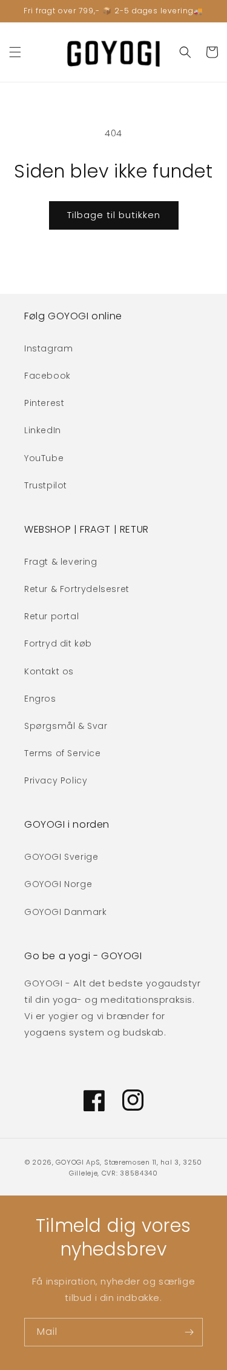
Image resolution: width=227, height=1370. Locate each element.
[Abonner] (189, 1332)
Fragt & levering (60, 562)
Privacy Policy (55, 780)
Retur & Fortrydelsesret (77, 589)
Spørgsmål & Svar (66, 726)
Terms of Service (62, 753)
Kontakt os (49, 671)
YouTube (44, 458)
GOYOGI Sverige (61, 857)
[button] (15, 52)
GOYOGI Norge (58, 884)
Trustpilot (45, 485)
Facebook (47, 376)
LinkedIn (42, 430)
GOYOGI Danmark (65, 912)
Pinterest (44, 403)
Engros (40, 699)
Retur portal (51, 616)
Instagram (48, 348)
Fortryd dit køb (58, 643)
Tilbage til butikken (113, 214)
